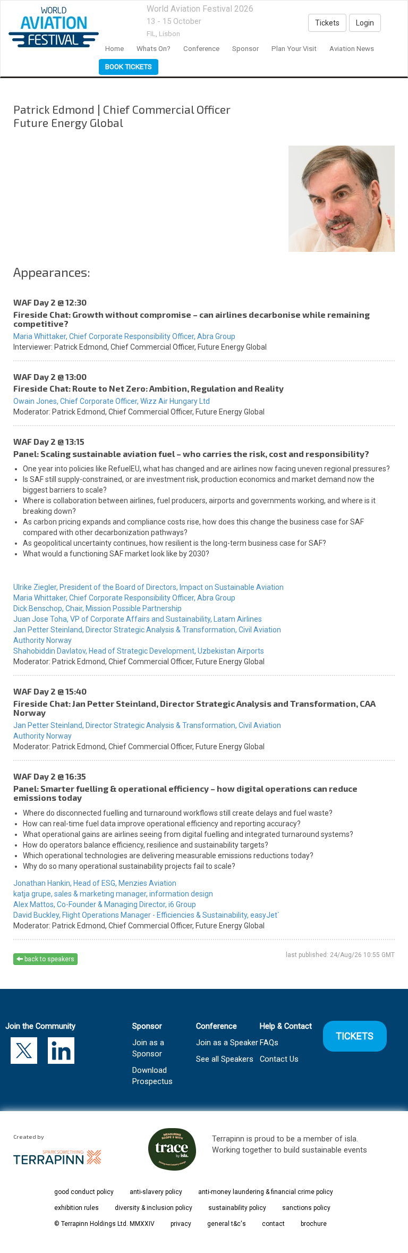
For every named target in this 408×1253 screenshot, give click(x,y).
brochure (314, 1223)
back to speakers (48, 959)
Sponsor (147, 1026)
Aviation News (351, 49)
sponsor (245, 49)
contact (273, 1223)
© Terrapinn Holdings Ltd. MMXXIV (104, 1223)
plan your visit (294, 49)
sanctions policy (306, 1208)
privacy (181, 1223)
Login (365, 23)
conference (201, 49)
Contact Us (279, 1059)
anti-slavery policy (156, 1192)
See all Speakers (224, 1059)
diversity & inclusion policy (153, 1208)
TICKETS (355, 1036)
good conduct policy (84, 1192)
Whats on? (154, 49)
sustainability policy (237, 1208)
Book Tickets (128, 67)
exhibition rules (76, 1208)
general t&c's (226, 1223)
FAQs (269, 1042)
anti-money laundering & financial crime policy (265, 1192)
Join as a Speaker (227, 1042)
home (114, 49)
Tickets (327, 23)
